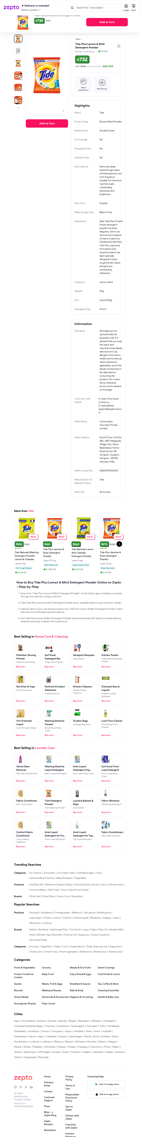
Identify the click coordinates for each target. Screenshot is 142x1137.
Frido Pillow (48, 907)
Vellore (18, 1068)
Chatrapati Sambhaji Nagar (28, 1037)
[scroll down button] (18, 107)
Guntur (45, 1042)
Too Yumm (75, 940)
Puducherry (95, 1058)
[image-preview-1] (18, 51)
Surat (65, 1063)
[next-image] (63, 111)
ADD (33, 547)
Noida (27, 1058)
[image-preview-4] (18, 88)
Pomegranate (62, 923)
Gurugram (57, 1042)
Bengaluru (84, 1032)
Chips (57, 957)
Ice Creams (35, 884)
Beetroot (77, 923)
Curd (65, 957)
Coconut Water (37, 901)
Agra (16, 1032)
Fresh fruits (51, 962)
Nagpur (113, 1052)
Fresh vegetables (68, 962)
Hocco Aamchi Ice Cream (75, 901)
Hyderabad (20, 1047)
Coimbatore (62, 1037)
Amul (32, 945)
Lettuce (47, 934)
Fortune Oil (70, 945)
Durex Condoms (100, 945)
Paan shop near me (97, 957)
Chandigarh (109, 1032)
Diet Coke (53, 901)
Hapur (68, 1042)
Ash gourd (89, 923)
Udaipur (86, 1063)
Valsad (109, 1063)
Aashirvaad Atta (58, 940)
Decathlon (77, 907)
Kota (114, 1047)
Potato (47, 929)
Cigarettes (46, 957)
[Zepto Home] (11, 7)
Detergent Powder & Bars (64, 23)
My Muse (43, 940)
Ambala (41, 1032)
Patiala (71, 1058)
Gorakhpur (33, 1042)
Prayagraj (82, 1058)
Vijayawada (30, 1068)
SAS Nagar (44, 1063)
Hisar (88, 1042)
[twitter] (22, 1098)
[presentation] (23, 23)
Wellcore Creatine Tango (58, 895)
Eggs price (115, 957)
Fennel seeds (81, 929)
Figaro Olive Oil (98, 940)
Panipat (61, 1058)
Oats (98, 884)
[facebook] (27, 1098)
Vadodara (98, 1063)
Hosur (97, 1042)
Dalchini (67, 929)
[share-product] (119, 46)
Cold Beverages (85, 884)
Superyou (83, 945)
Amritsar (51, 1032)
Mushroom (35, 934)
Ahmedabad (28, 1032)
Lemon (57, 929)
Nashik (17, 1058)
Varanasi (119, 1063)
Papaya (107, 929)
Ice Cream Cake (65, 884)
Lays (85, 940)
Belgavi (73, 1032)
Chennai (49, 1037)
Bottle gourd (104, 923)
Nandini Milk (116, 940)
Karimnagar (75, 1047)
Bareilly (62, 1032)
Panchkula (49, 1058)
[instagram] (16, 1098)
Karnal (87, 1047)
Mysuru (102, 1052)
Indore (31, 1047)
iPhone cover (116, 895)
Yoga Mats (80, 889)
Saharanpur (30, 1063)
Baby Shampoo (64, 889)
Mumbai (91, 1052)
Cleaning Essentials (35, 23)
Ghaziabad (19, 1042)
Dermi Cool (63, 907)
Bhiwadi (96, 1032)
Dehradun (92, 1037)
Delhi (102, 1037)
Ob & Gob (34, 907)
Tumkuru (75, 1063)
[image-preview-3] (18, 75)
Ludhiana (46, 1052)
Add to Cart (47, 123)
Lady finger (35, 929)
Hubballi (107, 1042)
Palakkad (37, 1058)
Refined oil (86, 962)
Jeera (116, 929)
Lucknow (34, 1052)
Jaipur (41, 1047)
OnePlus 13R (36, 895)
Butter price (100, 962)
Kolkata (106, 1047)
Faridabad (113, 1037)
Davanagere (77, 1037)
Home (17, 23)
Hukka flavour (77, 957)
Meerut (69, 1052)
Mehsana (80, 1052)
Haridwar (79, 1042)
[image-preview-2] (18, 63)
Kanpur (63, 1047)
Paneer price (116, 962)
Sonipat (56, 1063)
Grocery (33, 957)
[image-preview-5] (18, 100)
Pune (107, 1058)
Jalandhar (51, 1047)
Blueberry (95, 929)
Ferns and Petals (38, 951)
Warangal (43, 1068)
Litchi (104, 895)
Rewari (17, 1063)
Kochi (96, 1047)
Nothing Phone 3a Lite (86, 895)
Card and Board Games (41, 889)
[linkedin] (33, 1098)
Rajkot (115, 1058)
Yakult (32, 940)
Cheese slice (36, 962)
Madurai (58, 1052)
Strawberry (47, 923)
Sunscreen (49, 884)
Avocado (34, 923)
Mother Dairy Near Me (49, 945)
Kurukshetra (20, 1052)
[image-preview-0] (18, 39)
